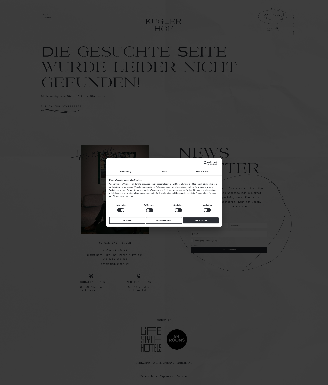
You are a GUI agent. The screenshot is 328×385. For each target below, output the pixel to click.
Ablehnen (127, 220)
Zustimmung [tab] (125, 171)
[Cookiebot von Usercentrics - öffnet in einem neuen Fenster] (207, 163)
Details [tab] (164, 171)
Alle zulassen (201, 220)
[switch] (149, 210)
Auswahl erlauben (164, 220)
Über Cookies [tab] (202, 171)
